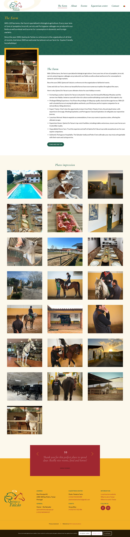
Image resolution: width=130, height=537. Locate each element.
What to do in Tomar (108, 500)
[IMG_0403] (24, 285)
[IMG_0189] (65, 218)
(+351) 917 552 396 (75, 513)
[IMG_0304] (65, 252)
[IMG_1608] (105, 386)
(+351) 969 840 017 (43, 515)
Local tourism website (108, 497)
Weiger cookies (97, 533)
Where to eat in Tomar (108, 503)
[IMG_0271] (24, 252)
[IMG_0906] (105, 319)
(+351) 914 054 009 (75, 500)
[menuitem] (62, 6)
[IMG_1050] (24, 353)
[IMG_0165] (24, 218)
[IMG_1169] (65, 386)
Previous (37, 453)
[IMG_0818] (105, 285)
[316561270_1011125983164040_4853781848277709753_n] (24, 184)
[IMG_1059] (65, 353)
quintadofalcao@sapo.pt (45, 513)
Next (92, 453)
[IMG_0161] (105, 184)
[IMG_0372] (105, 252)
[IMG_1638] (24, 420)
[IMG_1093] (24, 386)
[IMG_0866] (24, 319)
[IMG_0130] (65, 184)
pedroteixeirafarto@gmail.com (79, 503)
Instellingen (107, 533)
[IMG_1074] (105, 353)
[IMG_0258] (105, 218)
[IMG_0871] (65, 319)
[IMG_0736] (65, 285)
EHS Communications (75, 527)
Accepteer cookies (85, 533)
